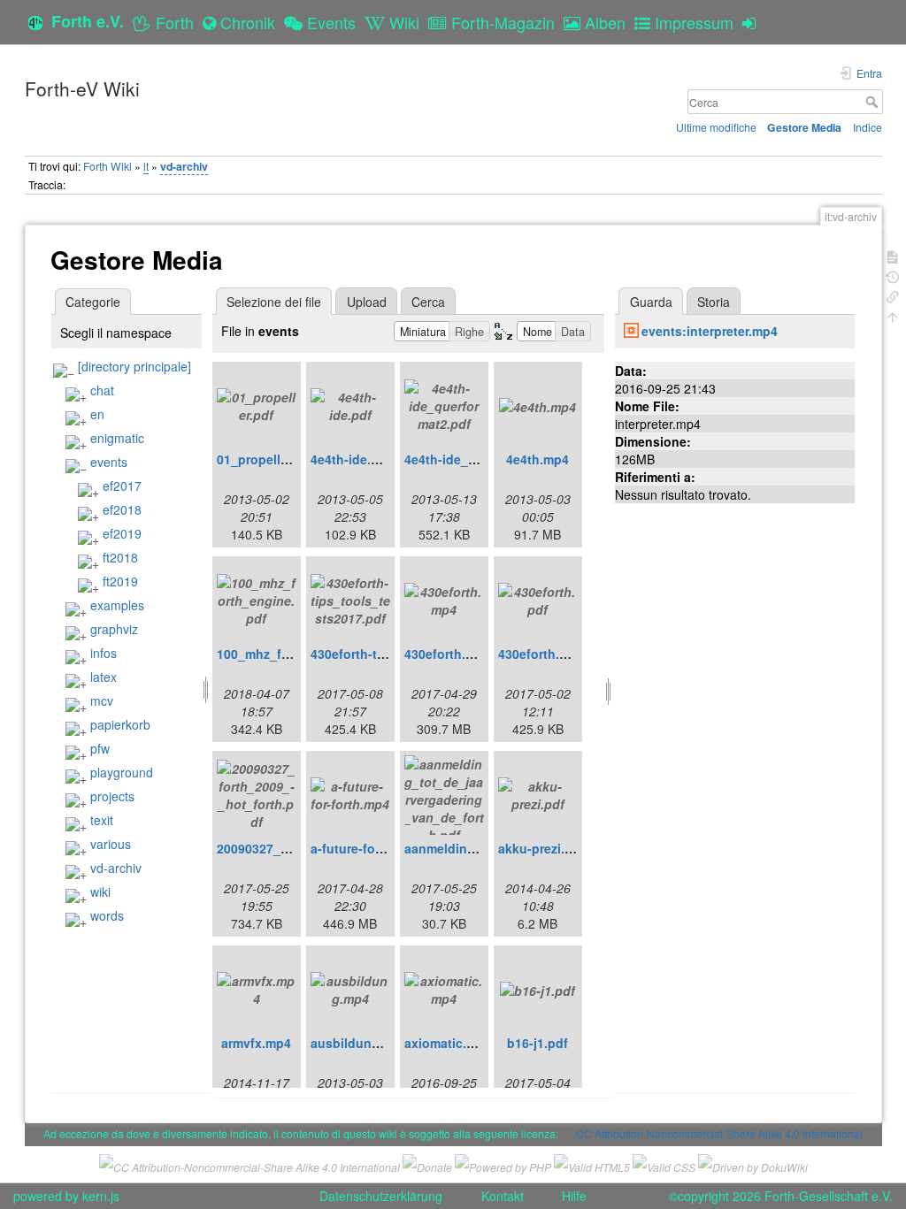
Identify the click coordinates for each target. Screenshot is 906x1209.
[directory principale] (134, 366)
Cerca (873, 102)
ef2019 (122, 533)
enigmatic (117, 438)
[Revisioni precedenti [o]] (892, 275)
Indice (867, 126)
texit (101, 820)
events (108, 462)
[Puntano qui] (892, 295)
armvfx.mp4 (256, 1043)
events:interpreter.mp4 (709, 331)
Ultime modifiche (716, 126)
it (146, 165)
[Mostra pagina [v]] (892, 255)
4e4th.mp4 (537, 459)
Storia (713, 301)
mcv (101, 700)
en (97, 414)
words (107, 915)
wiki (100, 891)
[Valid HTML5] (592, 1164)
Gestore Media (804, 127)
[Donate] (427, 1164)
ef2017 (122, 485)
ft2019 (120, 581)
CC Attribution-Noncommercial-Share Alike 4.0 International (719, 1133)
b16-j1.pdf (537, 1043)
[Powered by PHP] (503, 1164)
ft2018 (120, 557)
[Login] (753, 22)
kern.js (100, 1196)
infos (103, 653)
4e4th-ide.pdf (351, 459)
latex (103, 676)
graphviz (114, 629)
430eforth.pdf (539, 653)
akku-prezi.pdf (541, 848)
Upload (367, 301)
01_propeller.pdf (266, 459)
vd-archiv (184, 166)
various (110, 844)
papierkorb (120, 724)
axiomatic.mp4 (448, 1043)
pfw (100, 748)
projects (112, 796)
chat (102, 390)
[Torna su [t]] (892, 315)
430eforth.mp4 (447, 653)
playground (121, 772)
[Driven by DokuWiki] (753, 1164)
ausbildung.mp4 (360, 1043)
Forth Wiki (107, 165)
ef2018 (122, 509)
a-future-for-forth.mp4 (376, 848)
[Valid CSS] (664, 1164)
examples (117, 605)
